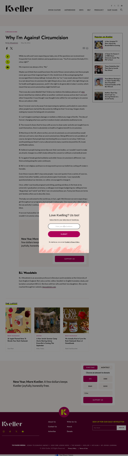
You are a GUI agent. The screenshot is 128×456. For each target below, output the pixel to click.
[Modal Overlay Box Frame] (64, 228)
